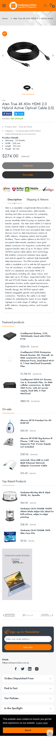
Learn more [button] (42, 723)
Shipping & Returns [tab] (38, 199)
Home (5, 18)
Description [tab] (15, 199)
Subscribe (28, 647)
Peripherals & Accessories (23, 134)
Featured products (13, 322)
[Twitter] (22, 669)
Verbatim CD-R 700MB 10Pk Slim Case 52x (35, 532)
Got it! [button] (28, 730)
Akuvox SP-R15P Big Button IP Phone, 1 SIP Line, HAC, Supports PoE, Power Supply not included (36, 442)
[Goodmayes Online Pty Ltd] (23, 5)
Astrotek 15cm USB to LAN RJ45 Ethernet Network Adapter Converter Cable (34, 463)
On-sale (6, 409)
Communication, (23, 130)
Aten (4, 100)
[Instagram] (36, 669)
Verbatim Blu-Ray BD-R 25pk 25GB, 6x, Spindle (35, 494)
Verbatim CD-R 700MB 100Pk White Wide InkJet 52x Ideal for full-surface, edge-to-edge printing (37, 512)
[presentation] (3, 615)
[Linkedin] (29, 669)
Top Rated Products (14, 481)
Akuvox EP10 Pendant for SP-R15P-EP (36, 422)
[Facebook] (15, 669)
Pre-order (28, 174)
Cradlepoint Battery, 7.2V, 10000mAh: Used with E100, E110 (35, 336)
